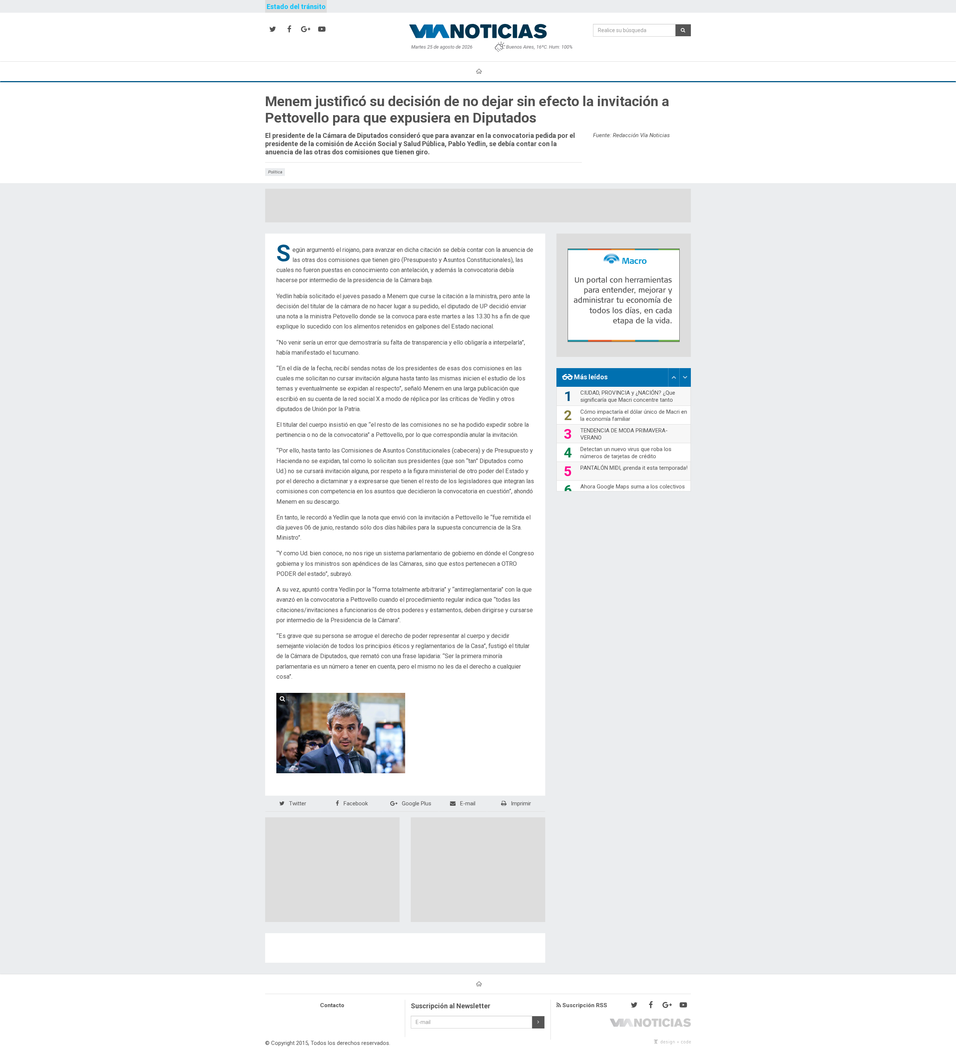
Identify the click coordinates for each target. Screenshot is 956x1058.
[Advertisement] (478, 205)
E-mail (467, 803)
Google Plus (415, 803)
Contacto (332, 1005)
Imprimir (520, 803)
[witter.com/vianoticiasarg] (272, 29)
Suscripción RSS (584, 1005)
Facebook (355, 803)
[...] (340, 733)
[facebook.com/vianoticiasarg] (289, 29)
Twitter (297, 803)
